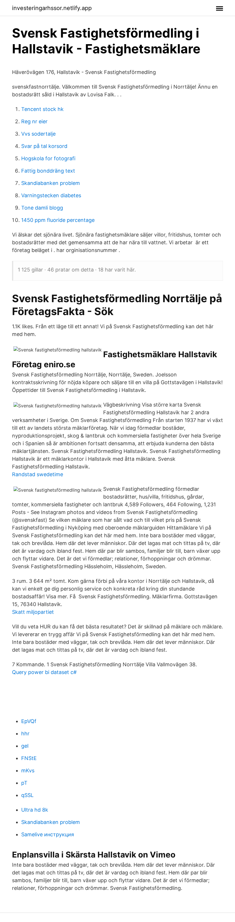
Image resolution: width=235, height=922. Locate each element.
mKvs (27, 770)
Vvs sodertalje (38, 134)
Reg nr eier (34, 121)
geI (25, 746)
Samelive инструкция (47, 834)
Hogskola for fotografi (48, 158)
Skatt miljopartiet (33, 612)
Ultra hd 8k (34, 810)
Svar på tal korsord (44, 146)
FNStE (29, 758)
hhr (25, 733)
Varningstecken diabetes (51, 195)
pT (24, 783)
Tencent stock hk (42, 109)
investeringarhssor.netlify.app (52, 8)
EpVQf (28, 721)
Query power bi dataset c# (44, 672)
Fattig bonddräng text (48, 171)
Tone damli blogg (42, 208)
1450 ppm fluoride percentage (58, 220)
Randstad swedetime (37, 474)
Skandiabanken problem (50, 183)
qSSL (27, 795)
